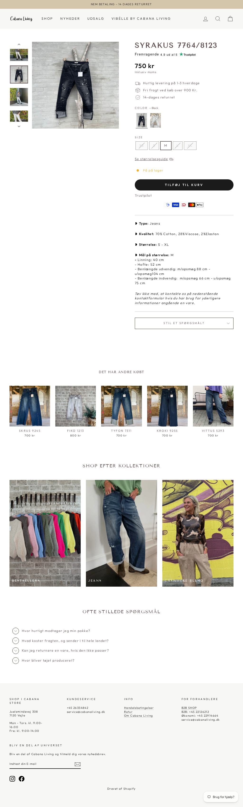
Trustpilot (143, 195)
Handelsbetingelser (139, 708)
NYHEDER (70, 18)
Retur (128, 712)
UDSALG (95, 18)
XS (141, 145)
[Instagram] (12, 779)
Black (142, 120)
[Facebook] (21, 779)
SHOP (47, 18)
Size (139, 137)
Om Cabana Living (138, 715)
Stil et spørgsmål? (184, 323)
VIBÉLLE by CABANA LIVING (141, 18)
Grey (155, 120)
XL (190, 145)
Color (146, 108)
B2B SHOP (189, 708)
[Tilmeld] (78, 764)
